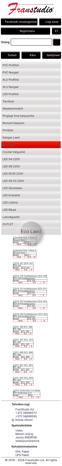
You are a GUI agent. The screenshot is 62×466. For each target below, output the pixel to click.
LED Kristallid (11, 195)
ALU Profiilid (11, 79)
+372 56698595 (26, 416)
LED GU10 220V (13, 173)
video (19, 430)
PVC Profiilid (11, 65)
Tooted (11, 55)
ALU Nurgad (10, 87)
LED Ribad (9, 209)
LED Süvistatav (12, 188)
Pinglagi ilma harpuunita (18, 116)
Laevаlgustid (11, 217)
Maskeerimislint (13, 108)
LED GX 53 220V (13, 181)
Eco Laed (9, 144)
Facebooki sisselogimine (21, 21)
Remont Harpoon (13, 123)
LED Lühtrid (10, 202)
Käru (33, 55)
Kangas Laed (11, 137)
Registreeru (27, 31)
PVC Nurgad (10, 72)
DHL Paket (22, 451)
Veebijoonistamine (27, 441)
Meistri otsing (24, 434)
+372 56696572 (26, 413)
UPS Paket (22, 455)
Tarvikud (8, 101)
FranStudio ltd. (24, 409)
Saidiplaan (53, 55)
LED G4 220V (11, 159)
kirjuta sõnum (24, 419)
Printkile (8, 130)
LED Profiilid (10, 94)
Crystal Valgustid (14, 152)
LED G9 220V (11, 166)
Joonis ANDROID (26, 437)
